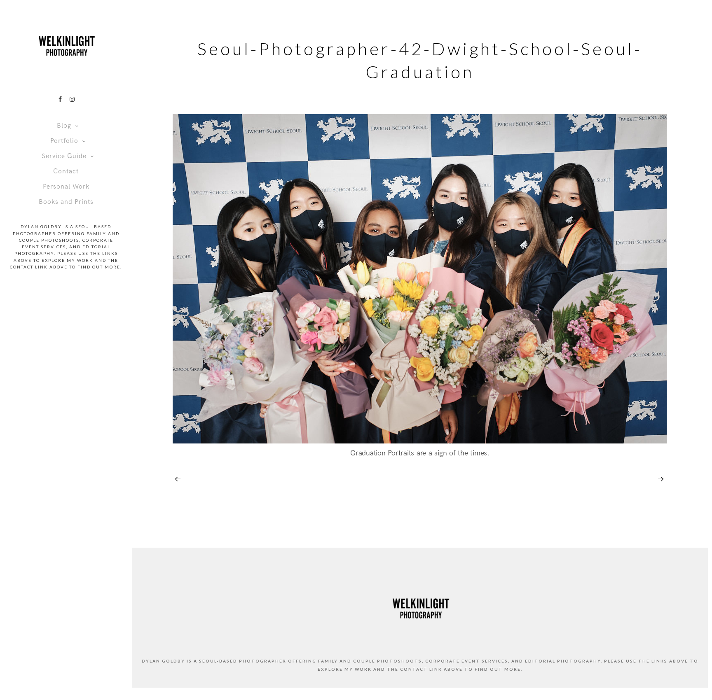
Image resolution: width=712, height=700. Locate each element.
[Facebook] (60, 99)
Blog (64, 126)
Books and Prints (66, 202)
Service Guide (64, 156)
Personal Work (66, 187)
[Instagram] (72, 99)
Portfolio (64, 141)
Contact (66, 171)
